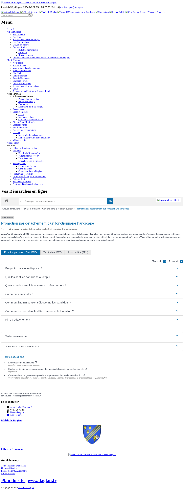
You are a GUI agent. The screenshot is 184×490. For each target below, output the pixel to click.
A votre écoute (19, 65)
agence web (29, 396)
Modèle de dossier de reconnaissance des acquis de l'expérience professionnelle (46, 369)
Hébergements (19, 163)
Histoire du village (26, 101)
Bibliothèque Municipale (24, 122)
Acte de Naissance (21, 78)
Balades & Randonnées (29, 153)
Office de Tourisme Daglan (25, 148)
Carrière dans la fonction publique (58, 208)
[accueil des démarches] (6, 200)
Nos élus (17, 37)
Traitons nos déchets (22, 70)
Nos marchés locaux (22, 181)
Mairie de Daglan (26, 487)
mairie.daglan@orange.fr (71, 7)
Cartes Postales (8, 473)
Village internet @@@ (28, 156)
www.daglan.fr (42, 480)
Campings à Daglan (27, 166)
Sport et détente (20, 125)
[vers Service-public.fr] (168, 200)
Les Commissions (21, 42)
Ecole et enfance (20, 112)
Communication (20, 47)
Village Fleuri (13, 143)
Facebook (22, 52)
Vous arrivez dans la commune (26, 68)
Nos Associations (20, 127)
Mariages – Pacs (20, 81)
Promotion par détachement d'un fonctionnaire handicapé (102, 208)
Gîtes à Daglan (25, 168)
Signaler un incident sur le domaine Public (32, 91)
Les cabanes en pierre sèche (31, 161)
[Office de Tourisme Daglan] (92, 454)
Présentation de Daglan (28, 99)
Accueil (10, 29)
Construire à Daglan (22, 83)
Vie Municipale (14, 32)
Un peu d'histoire (9, 468)
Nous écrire (18, 63)
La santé (16, 132)
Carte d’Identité (20, 75)
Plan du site (13, 480)
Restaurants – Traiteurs (23, 174)
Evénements (18, 109)
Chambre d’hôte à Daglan (30, 171)
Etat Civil (17, 73)
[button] (92, 268)
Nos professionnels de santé (31, 135)
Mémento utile (19, 140)
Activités (17, 150)
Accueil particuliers (11, 208)
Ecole (21, 114)
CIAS (15, 88)
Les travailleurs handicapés (21, 362)
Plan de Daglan (16, 412)
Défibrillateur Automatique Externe (34, 137)
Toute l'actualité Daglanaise (13, 465)
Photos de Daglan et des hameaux (28, 184)
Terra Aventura (25, 158)
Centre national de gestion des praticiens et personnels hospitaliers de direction (45, 375)
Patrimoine (23, 104)
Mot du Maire (19, 34)
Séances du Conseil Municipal (26, 39)
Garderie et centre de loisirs (30, 119)
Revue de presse (25, 55)
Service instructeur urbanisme (26, 86)
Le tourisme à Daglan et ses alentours (29, 176)
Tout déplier (174, 261)
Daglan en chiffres (21, 44)
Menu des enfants (26, 117)
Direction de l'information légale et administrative (22, 393)
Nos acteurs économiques (24, 130)
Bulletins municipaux (28, 50)
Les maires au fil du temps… (31, 106)
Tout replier (157, 261)
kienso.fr (37, 396)
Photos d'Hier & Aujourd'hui (14, 471)
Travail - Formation (31, 208)
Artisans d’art (19, 179)
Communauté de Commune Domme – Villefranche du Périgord (41, 57)
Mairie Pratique (14, 60)
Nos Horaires (15, 415)
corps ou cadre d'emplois (143, 234)
